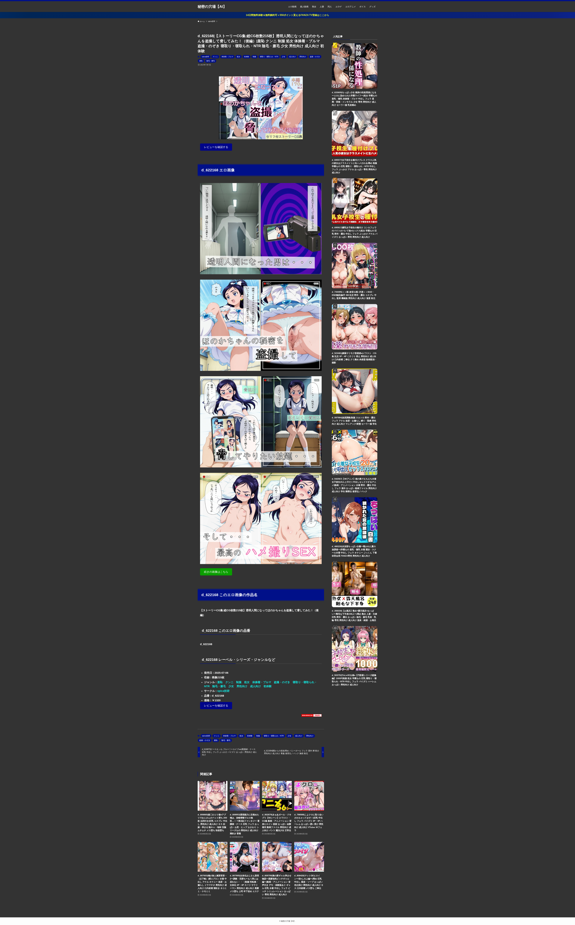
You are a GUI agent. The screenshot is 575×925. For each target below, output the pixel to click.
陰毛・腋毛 (210, 61)
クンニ (215, 57)
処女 (238, 57)
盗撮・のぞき (315, 57)
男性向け (302, 57)
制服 (254, 57)
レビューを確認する (216, 147)
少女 (283, 57)
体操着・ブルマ (227, 57)
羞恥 (201, 61)
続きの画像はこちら (216, 571)
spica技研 (205, 57)
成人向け (292, 57)
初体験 (246, 57)
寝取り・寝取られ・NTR (269, 57)
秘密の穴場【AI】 (212, 6)
